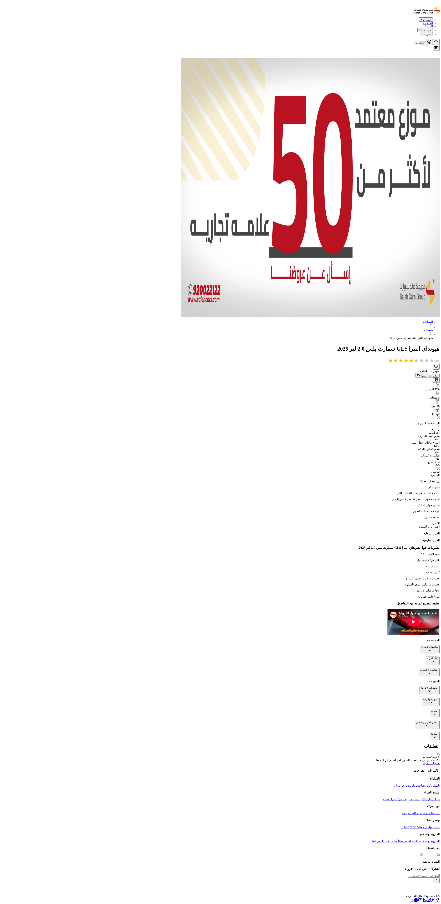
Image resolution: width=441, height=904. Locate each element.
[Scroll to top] (428, 21)
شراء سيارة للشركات (407, 799)
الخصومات (417, 785)
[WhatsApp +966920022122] (434, 22)
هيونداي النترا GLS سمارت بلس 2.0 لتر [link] (411, 337)
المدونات (428, 26)
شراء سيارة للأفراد (429, 799)
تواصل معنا (425, 827)
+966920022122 (410, 827)
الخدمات (428, 813)
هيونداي (428, 329)
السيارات (427, 321)
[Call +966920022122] (438, 22)
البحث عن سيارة (402, 785)
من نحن (436, 813)
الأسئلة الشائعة (391, 841)
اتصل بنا (427, 34)
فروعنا (436, 827)
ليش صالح (418, 813)
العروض (427, 785)
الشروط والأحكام (430, 841)
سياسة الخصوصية (410, 841)
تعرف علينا (426, 30)
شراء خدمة (389, 799)
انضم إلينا (377, 841)
